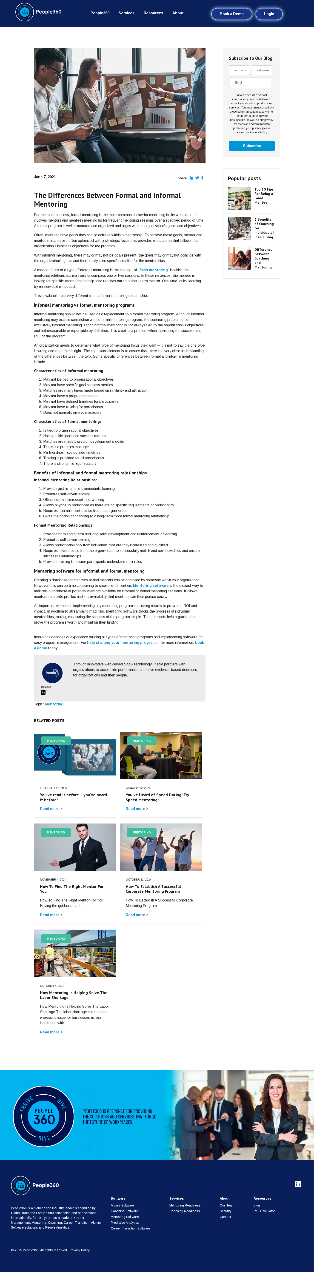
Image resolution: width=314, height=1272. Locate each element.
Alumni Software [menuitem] (122, 1205)
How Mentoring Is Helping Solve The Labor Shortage (73, 995)
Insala (46, 687)
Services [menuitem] (126, 13)
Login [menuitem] (269, 14)
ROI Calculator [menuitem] (264, 1211)
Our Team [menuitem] (227, 1205)
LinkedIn (43, 692)
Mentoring (54, 704)
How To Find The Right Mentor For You (71, 889)
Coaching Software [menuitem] (124, 1211)
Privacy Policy (80, 1250)
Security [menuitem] (225, 1211)
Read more (50, 809)
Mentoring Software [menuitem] (125, 1217)
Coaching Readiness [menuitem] (184, 1211)
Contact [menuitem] (225, 1217)
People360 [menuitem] (100, 13)
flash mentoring (153, 270)
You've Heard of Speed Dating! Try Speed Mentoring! (157, 797)
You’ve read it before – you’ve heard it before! (73, 797)
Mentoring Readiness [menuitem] (185, 1205)
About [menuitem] (178, 13)
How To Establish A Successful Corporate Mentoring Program (153, 889)
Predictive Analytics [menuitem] (125, 1222)
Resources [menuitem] (153, 13)
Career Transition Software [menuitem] (130, 1228)
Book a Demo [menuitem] (232, 14)
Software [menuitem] (118, 1198)
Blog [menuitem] (257, 1205)
